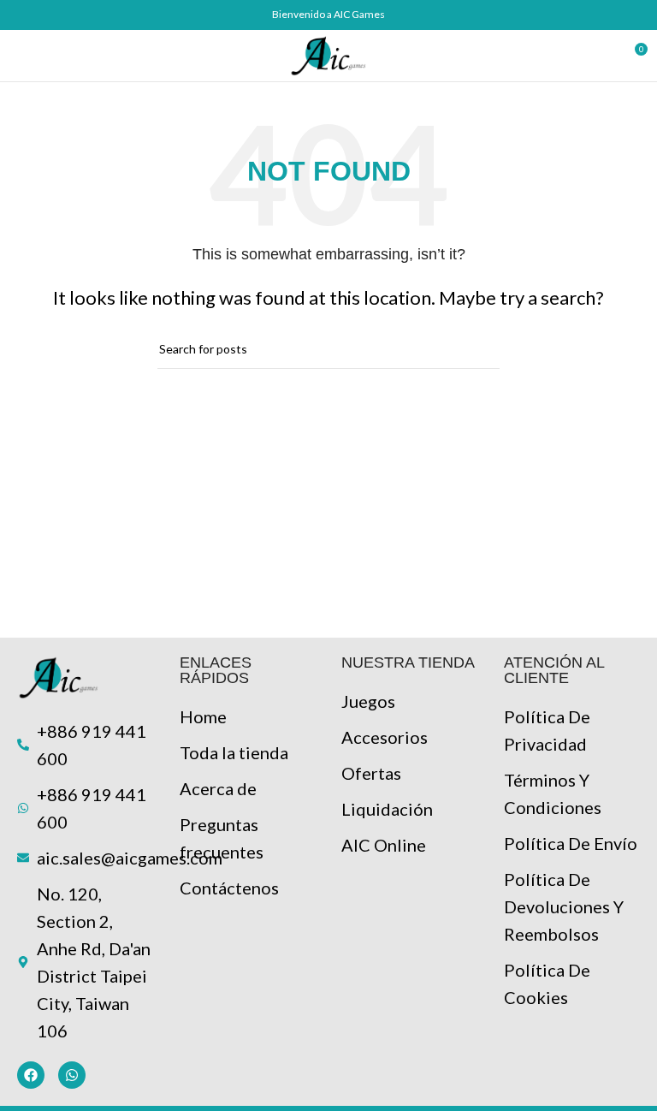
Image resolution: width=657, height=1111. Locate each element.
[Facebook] (30, 1075)
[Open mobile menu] (19, 56)
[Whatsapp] (72, 1075)
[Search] (602, 56)
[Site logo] (328, 53)
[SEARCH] (480, 349)
